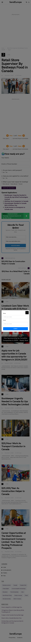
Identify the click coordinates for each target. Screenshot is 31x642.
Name (4, 313)
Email (4, 320)
